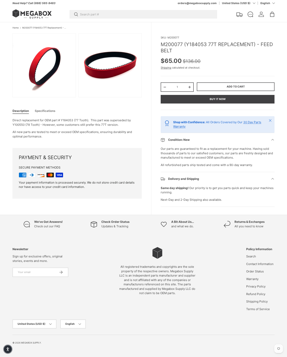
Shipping (166, 67)
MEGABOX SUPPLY (31, 342)
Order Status (255, 271)
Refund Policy (255, 294)
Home (15, 28)
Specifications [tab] (45, 111)
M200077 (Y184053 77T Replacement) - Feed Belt (44, 28)
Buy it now (218, 99)
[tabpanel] (77, 128)
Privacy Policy (256, 286)
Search (251, 256)
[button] (272, 14)
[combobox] (143, 14)
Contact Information (260, 264)
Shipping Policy (257, 301)
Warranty (252, 279)
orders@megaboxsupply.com (197, 3)
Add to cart (236, 86)
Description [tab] (20, 111)
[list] (78, 66)
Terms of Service (258, 309)
